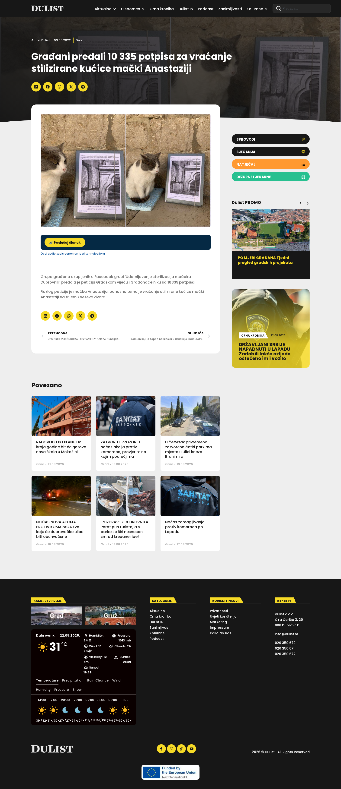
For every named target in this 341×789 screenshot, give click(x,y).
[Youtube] (191, 748)
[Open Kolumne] (266, 9)
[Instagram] (171, 748)
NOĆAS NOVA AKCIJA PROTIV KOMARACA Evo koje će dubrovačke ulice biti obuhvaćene (59, 529)
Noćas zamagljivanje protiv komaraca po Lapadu (184, 526)
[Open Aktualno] (114, 9)
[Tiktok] (181, 748)
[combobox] (302, 8)
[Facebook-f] (161, 748)
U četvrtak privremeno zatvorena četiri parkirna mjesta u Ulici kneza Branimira (188, 449)
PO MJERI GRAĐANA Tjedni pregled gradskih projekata (265, 260)
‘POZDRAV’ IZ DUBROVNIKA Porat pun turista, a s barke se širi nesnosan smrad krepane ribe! (124, 529)
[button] (36, 87)
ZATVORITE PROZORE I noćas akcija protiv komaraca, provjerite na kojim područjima (123, 449)
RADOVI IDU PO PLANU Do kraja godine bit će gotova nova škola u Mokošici (61, 446)
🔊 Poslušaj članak (65, 242)
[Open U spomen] (143, 9)
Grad (79, 40)
